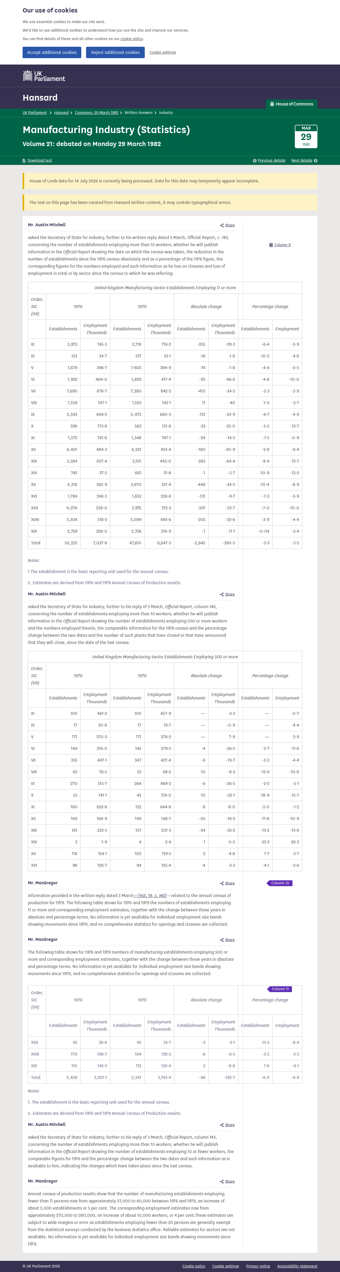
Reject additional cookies (115, 52)
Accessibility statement (297, 1266)
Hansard (40, 97)
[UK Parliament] (44, 76)
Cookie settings (163, 52)
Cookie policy (193, 1266)
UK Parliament (35, 112)
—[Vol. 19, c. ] (150, 895)
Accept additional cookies (51, 52)
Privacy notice (258, 1266)
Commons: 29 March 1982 (96, 112)
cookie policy (132, 39)
